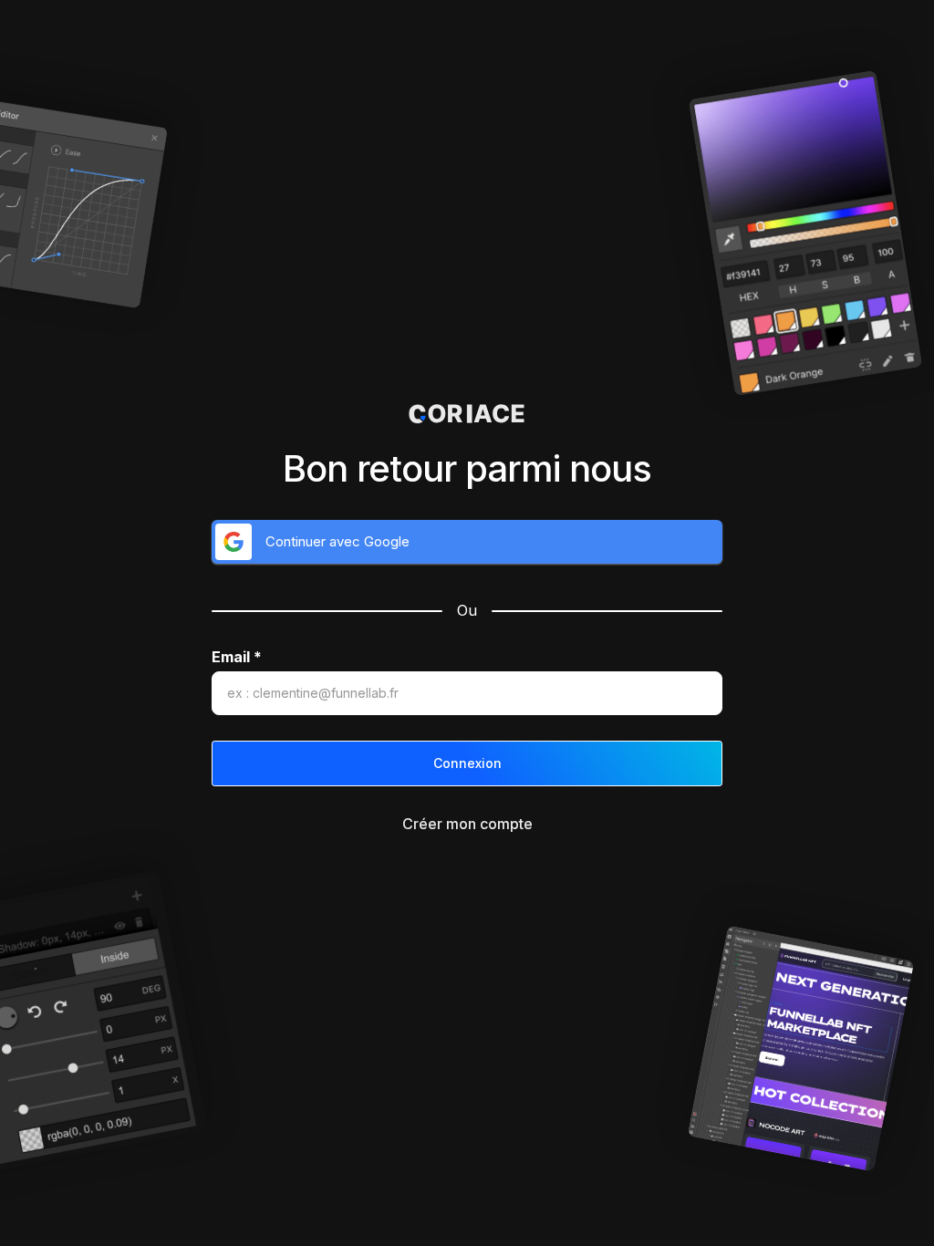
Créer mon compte (467, 824)
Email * (237, 657)
